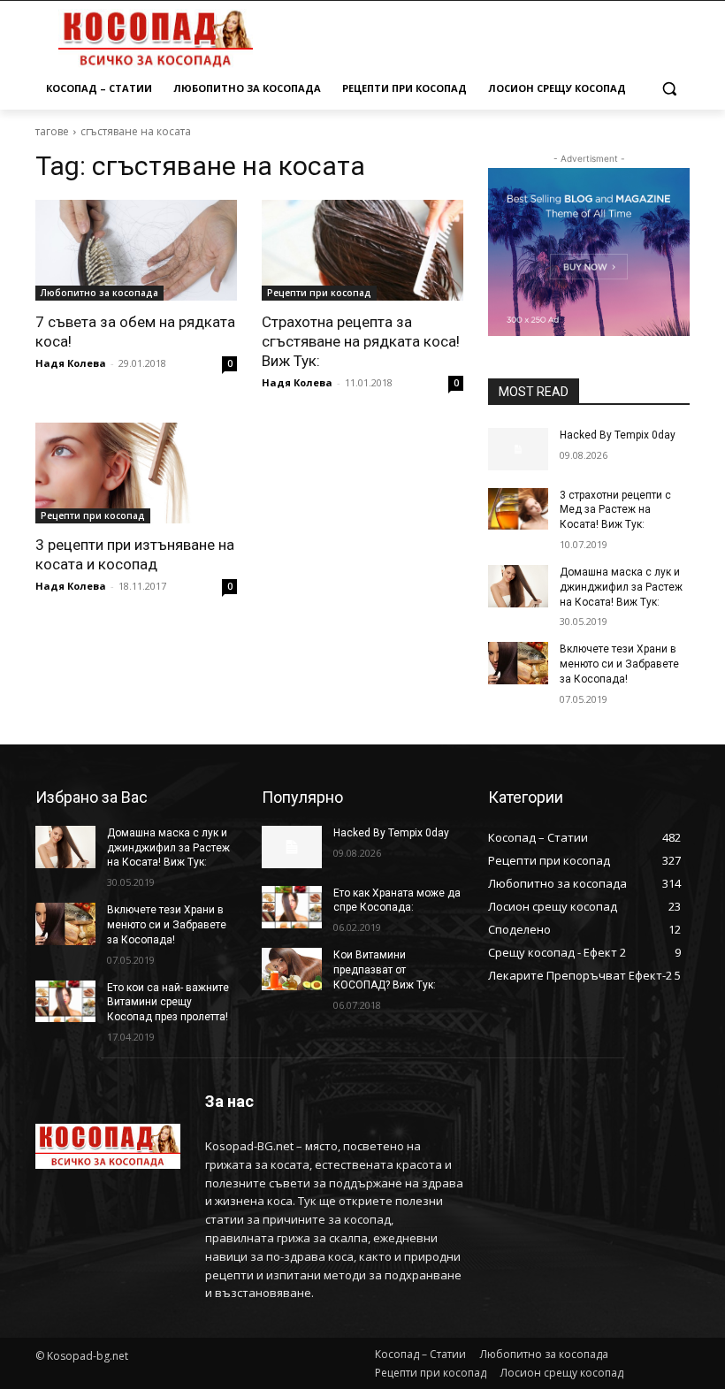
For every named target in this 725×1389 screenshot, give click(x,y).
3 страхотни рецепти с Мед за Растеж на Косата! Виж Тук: (615, 510)
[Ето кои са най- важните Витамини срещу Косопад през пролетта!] (65, 1002)
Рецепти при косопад (319, 292)
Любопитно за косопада (99, 292)
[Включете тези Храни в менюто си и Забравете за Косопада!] (518, 663)
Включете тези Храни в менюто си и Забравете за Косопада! (619, 664)
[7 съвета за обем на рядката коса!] (136, 250)
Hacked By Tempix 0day (617, 435)
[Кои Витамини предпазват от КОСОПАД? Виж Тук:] (292, 969)
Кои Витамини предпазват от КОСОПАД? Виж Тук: (384, 970)
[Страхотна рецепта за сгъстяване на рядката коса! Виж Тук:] (362, 250)
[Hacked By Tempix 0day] (518, 449)
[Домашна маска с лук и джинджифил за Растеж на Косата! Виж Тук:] (518, 586)
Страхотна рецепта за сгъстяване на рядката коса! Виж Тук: (361, 341)
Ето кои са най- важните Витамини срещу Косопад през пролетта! (168, 1002)
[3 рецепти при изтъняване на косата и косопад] (136, 473)
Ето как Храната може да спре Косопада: (397, 900)
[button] (669, 89)
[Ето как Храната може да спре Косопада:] (292, 907)
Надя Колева (70, 363)
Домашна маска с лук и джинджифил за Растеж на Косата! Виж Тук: (621, 587)
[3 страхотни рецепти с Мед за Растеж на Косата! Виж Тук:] (518, 509)
